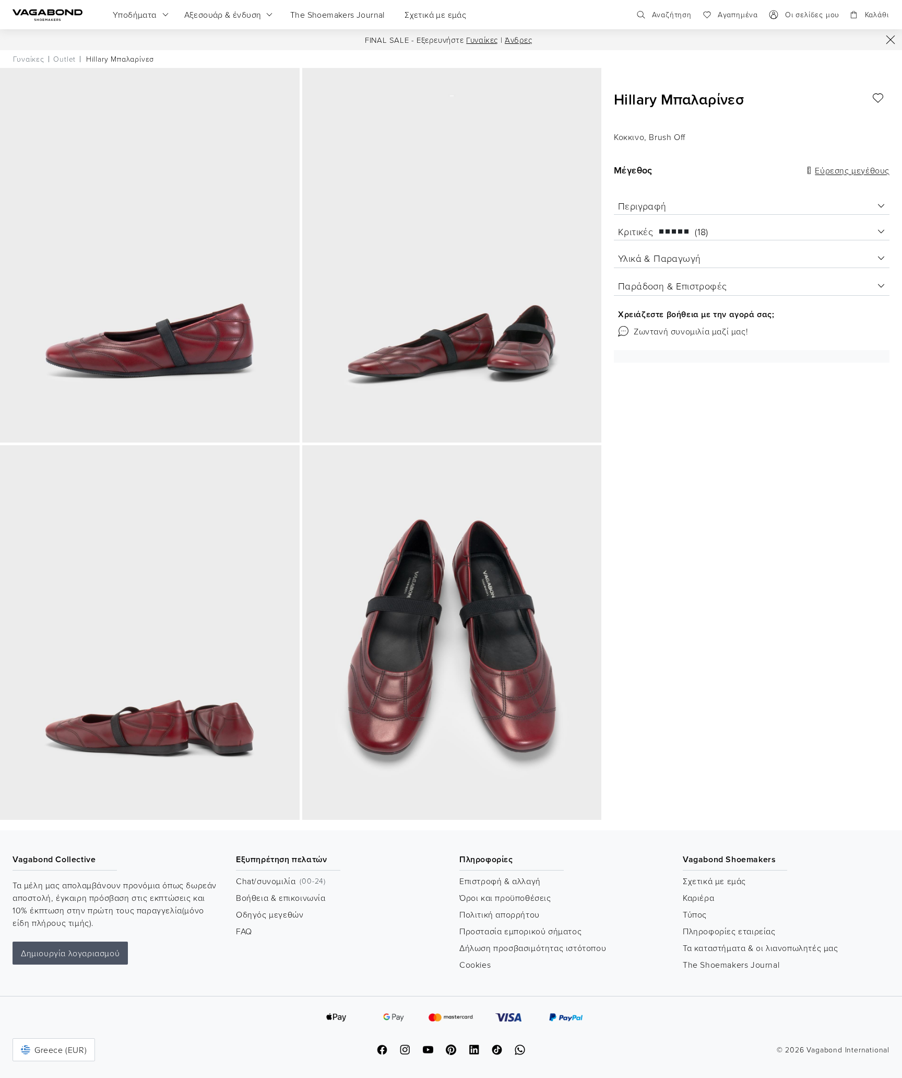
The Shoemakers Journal (731, 964)
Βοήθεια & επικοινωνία (281, 897)
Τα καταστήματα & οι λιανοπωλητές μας (760, 948)
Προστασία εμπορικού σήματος (520, 931)
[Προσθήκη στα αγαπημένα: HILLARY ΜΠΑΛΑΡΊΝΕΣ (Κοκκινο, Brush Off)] (878, 98)
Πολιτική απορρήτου (499, 914)
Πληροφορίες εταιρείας (729, 931)
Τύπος (695, 914)
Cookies (475, 964)
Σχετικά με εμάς (714, 881)
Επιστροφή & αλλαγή (500, 881)
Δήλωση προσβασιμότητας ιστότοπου (532, 948)
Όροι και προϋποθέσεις (505, 897)
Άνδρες (518, 39)
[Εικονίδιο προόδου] (890, 39)
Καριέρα (698, 897)
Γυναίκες (482, 39)
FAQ (244, 931)
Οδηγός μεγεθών (269, 914)
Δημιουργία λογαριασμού (70, 953)
